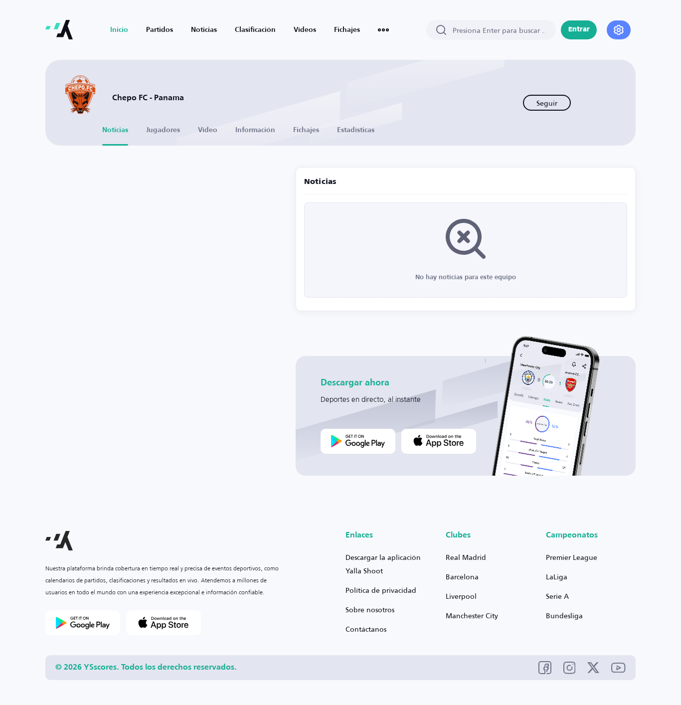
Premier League (571, 557)
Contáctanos (365, 629)
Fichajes (347, 29)
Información (255, 130)
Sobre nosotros (369, 609)
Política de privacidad (380, 590)
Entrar (579, 29)
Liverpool (461, 596)
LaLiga (556, 576)
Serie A (557, 596)
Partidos (159, 29)
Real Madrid (466, 557)
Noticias (204, 29)
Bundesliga (564, 615)
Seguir (546, 103)
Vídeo (207, 130)
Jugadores (163, 130)
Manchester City (472, 615)
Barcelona (462, 576)
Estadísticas (355, 130)
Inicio (119, 29)
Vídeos (305, 29)
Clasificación (255, 29)
